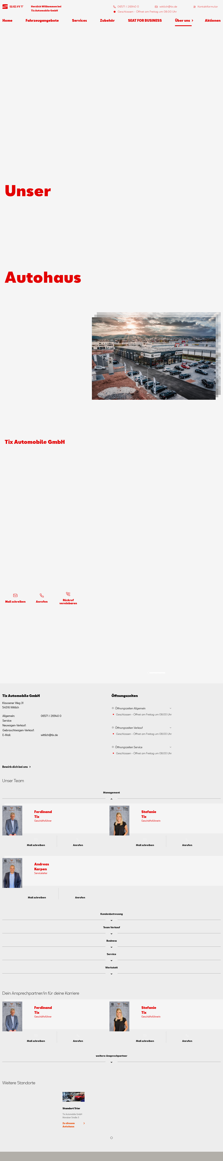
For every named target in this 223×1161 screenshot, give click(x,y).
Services (79, 20)
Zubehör (107, 20)
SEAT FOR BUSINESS (145, 20)
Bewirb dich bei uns (15, 766)
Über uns (182, 20)
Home (7, 20)
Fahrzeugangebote (42, 20)
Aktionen (213, 20)
